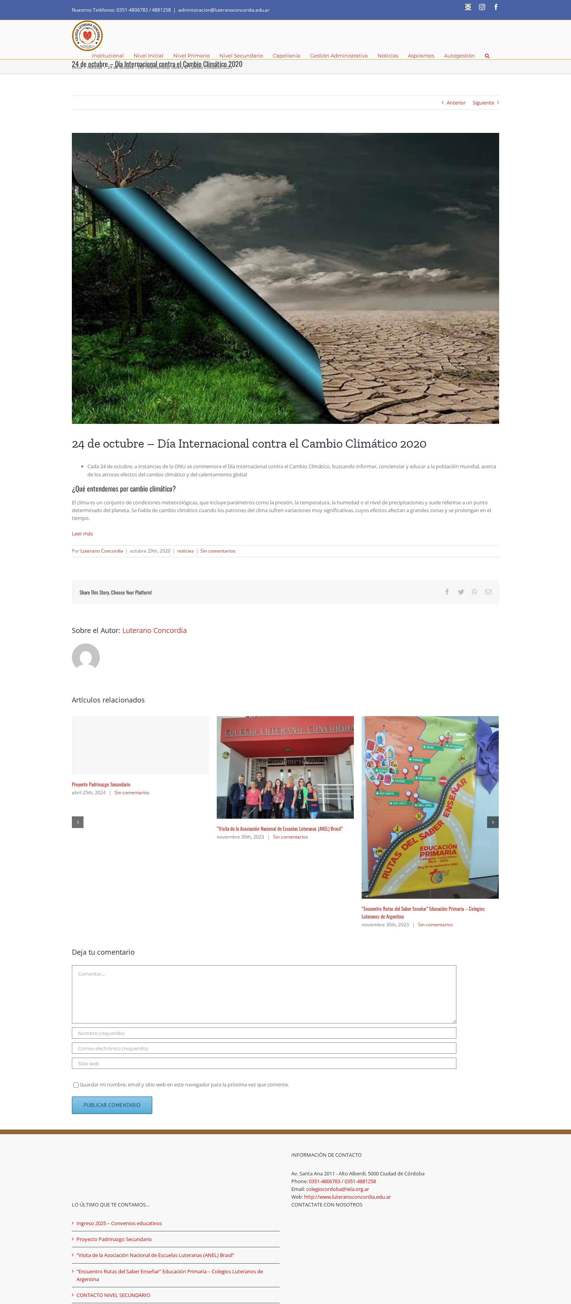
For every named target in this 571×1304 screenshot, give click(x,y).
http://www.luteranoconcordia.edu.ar (347, 1064)
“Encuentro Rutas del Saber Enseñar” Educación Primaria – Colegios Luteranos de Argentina (170, 1142)
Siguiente (483, 102)
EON (231, 1197)
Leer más (82, 533)
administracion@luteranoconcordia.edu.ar (224, 10)
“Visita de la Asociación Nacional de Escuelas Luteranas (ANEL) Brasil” (155, 1122)
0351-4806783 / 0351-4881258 (342, 1049)
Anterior (456, 102)
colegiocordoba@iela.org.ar (337, 1056)
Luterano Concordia (101, 550)
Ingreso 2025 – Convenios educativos (251, 756)
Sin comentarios (217, 550)
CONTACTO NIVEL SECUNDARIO (100, 762)
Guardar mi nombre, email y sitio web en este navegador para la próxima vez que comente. (184, 952)
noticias (185, 550)
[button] (487, 55)
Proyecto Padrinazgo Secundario (391, 784)
